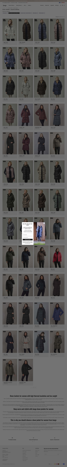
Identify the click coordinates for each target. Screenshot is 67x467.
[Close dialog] (44, 223)
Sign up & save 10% (27, 239)
